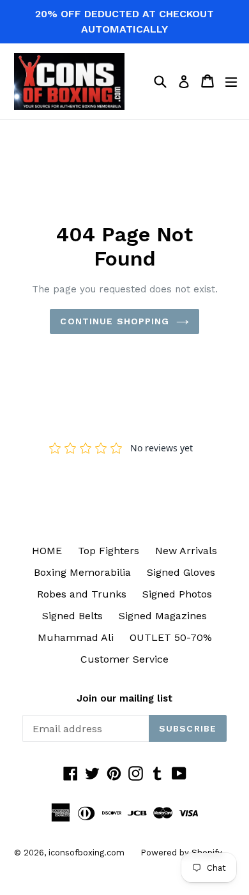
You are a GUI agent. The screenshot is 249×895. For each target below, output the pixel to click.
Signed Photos (177, 594)
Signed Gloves (181, 572)
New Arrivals (186, 551)
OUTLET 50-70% (171, 637)
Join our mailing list (124, 698)
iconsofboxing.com (86, 852)
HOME (47, 551)
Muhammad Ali (76, 637)
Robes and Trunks (81, 594)
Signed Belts (72, 616)
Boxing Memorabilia (82, 572)
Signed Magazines (163, 616)
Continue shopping (114, 321)
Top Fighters (108, 551)
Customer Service (124, 659)
